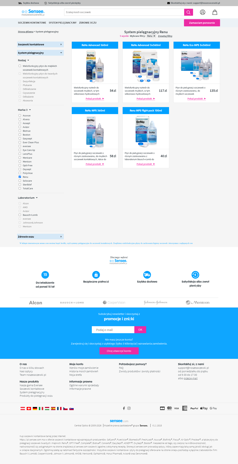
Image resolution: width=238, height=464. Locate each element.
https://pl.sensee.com (30, 439)
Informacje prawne (80, 388)
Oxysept (27, 169)
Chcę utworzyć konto (119, 351)
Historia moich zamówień (83, 371)
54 (113, 90)
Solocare (27, 180)
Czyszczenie (29, 92)
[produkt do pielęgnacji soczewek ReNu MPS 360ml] (95, 131)
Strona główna (25, 31)
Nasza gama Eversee (31, 385)
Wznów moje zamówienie (83, 367)
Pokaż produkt (94, 98)
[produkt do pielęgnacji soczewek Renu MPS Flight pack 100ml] (145, 131)
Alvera (26, 119)
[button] (40, 44)
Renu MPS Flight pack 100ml (146, 110)
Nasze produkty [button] (29, 381)
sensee (119, 420)
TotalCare (28, 188)
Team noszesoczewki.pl (33, 374)
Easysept (27, 138)
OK (140, 330)
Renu (25, 176)
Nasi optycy (26, 371)
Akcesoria (28, 100)
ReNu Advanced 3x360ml (145, 45)
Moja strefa (75, 374)
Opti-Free (27, 165)
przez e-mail (191, 378)
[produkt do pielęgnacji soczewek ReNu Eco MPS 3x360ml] (196, 66)
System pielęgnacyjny (32, 392)
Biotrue (26, 130)
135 (214, 90)
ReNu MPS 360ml (95, 110)
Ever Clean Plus (31, 142)
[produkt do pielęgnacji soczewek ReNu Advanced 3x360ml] (145, 66)
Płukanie (27, 85)
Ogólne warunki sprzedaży (84, 385)
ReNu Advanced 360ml (95, 45)
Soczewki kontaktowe (32, 388)
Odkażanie (28, 96)
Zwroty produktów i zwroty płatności (139, 371)
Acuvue (26, 115)
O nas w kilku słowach (32, 367)
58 (113, 156)
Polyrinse (28, 173)
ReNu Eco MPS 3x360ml (196, 45)
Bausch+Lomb (30, 214)
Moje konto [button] (76, 364)
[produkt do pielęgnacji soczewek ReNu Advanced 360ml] (95, 66)
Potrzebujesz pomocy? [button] (133, 364)
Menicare (27, 157)
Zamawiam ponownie (202, 22)
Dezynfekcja (29, 81)
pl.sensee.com (81, 446)
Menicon (27, 161)
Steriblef (27, 184)
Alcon (26, 203)
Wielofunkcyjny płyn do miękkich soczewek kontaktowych (40, 67)
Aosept (26, 123)
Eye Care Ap (29, 150)
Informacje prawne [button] (80, 381)
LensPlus (27, 153)
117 (163, 90)
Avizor (26, 127)
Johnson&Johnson (33, 222)
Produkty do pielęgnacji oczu (36, 395)
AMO (25, 207)
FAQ (121, 367)
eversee (27, 146)
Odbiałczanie (29, 89)
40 (164, 156)
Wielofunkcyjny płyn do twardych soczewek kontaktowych (40, 75)
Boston (26, 134)
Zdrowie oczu (88, 22)
